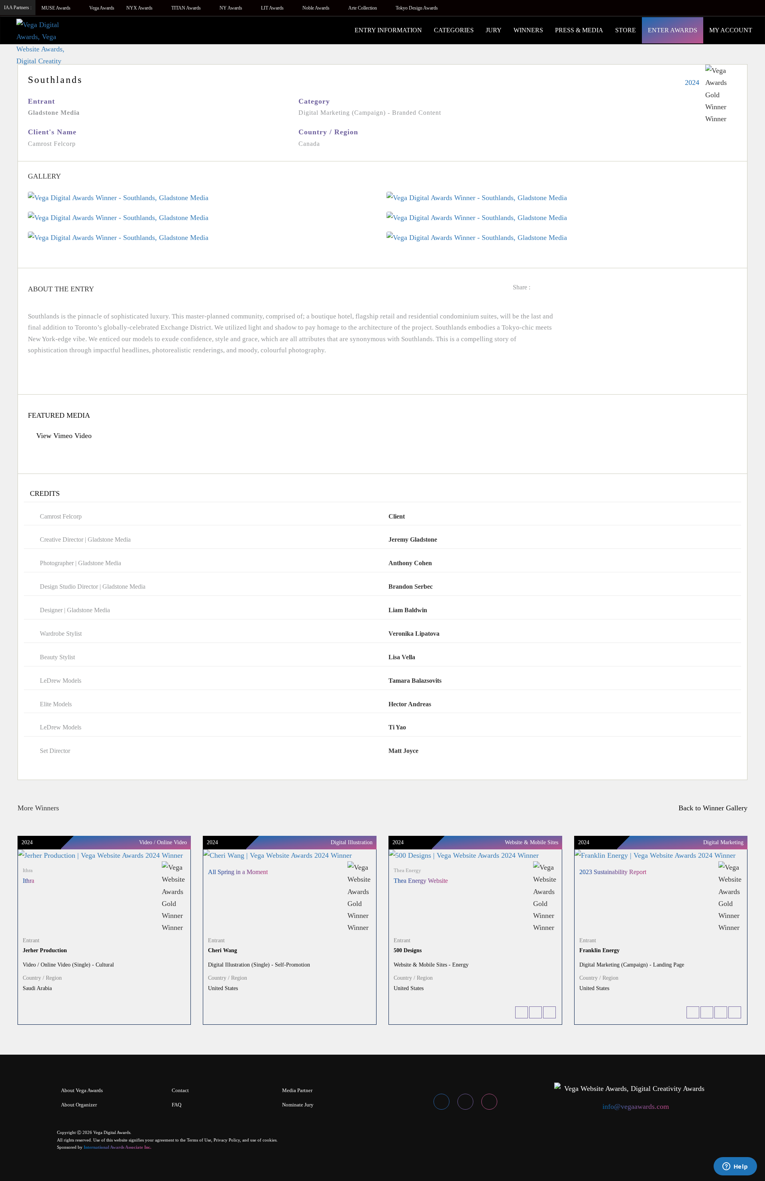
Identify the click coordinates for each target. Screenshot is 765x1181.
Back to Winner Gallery (711, 808)
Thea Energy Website (421, 880)
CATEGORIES (454, 30)
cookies (270, 1140)
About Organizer (79, 1105)
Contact (180, 1090)
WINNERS (528, 30)
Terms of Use (199, 1140)
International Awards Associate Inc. (117, 1147)
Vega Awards (101, 8)
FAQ (176, 1105)
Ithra (28, 880)
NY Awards (231, 8)
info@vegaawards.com (635, 1106)
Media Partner (297, 1090)
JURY (494, 30)
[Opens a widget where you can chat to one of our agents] (735, 1167)
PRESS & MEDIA (579, 30)
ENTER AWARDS (672, 30)
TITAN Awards (186, 8)
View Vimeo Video (63, 436)
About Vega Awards (82, 1090)
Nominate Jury (298, 1105)
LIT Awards (273, 8)
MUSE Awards (56, 8)
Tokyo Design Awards (417, 8)
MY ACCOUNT (730, 30)
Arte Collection (363, 8)
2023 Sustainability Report (612, 872)
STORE (625, 30)
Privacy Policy (227, 1140)
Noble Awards (316, 8)
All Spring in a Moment (238, 872)
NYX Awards (140, 8)
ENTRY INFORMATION (388, 30)
